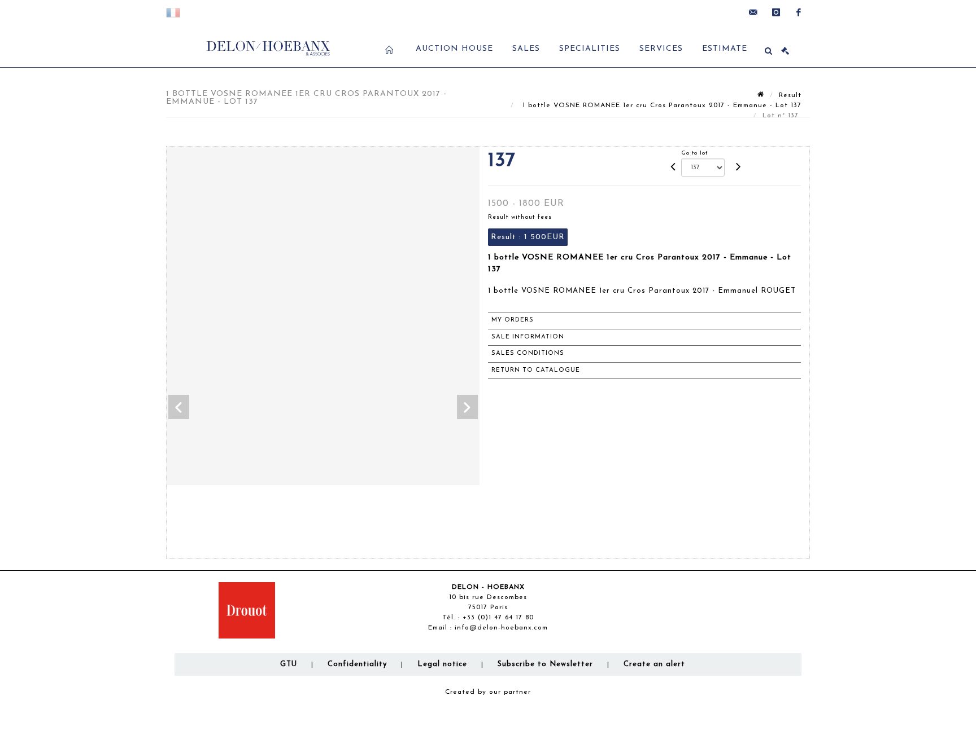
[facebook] (798, 12)
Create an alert (654, 664)
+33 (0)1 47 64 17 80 (498, 617)
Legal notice (442, 664)
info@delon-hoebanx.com (501, 627)
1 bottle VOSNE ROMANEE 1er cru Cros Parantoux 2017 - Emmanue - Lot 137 (660, 105)
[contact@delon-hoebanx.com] (753, 12)
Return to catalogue (535, 370)
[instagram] (776, 12)
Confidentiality (357, 664)
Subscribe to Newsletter (545, 664)
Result (790, 95)
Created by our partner (488, 692)
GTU (288, 664)
